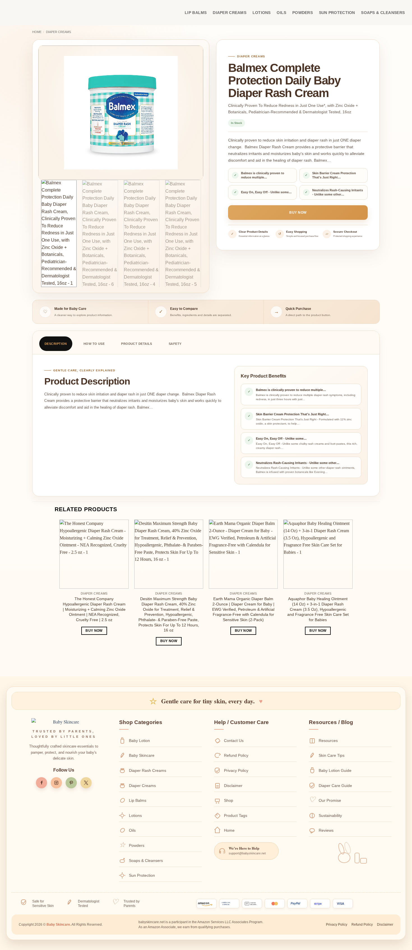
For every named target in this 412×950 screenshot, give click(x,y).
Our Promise (330, 800)
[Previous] (49, 112)
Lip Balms (196, 12)
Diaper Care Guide (335, 785)
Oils (281, 12)
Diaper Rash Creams (147, 770)
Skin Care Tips (331, 755)
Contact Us (234, 740)
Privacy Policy (236, 770)
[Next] (193, 112)
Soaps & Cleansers (383, 12)
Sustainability (330, 815)
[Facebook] (41, 782)
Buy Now (297, 212)
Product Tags (235, 815)
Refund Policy (236, 755)
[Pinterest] (71, 782)
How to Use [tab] (94, 343)
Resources (328, 740)
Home (36, 32)
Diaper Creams (229, 12)
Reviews (326, 830)
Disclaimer (233, 785)
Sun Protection (337, 12)
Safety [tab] (175, 343)
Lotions (262, 12)
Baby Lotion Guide (335, 770)
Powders (302, 12)
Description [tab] (56, 343)
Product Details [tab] (136, 343)
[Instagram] (56, 782)
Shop (228, 800)
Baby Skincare (141, 755)
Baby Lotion (139, 740)
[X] (86, 782)
